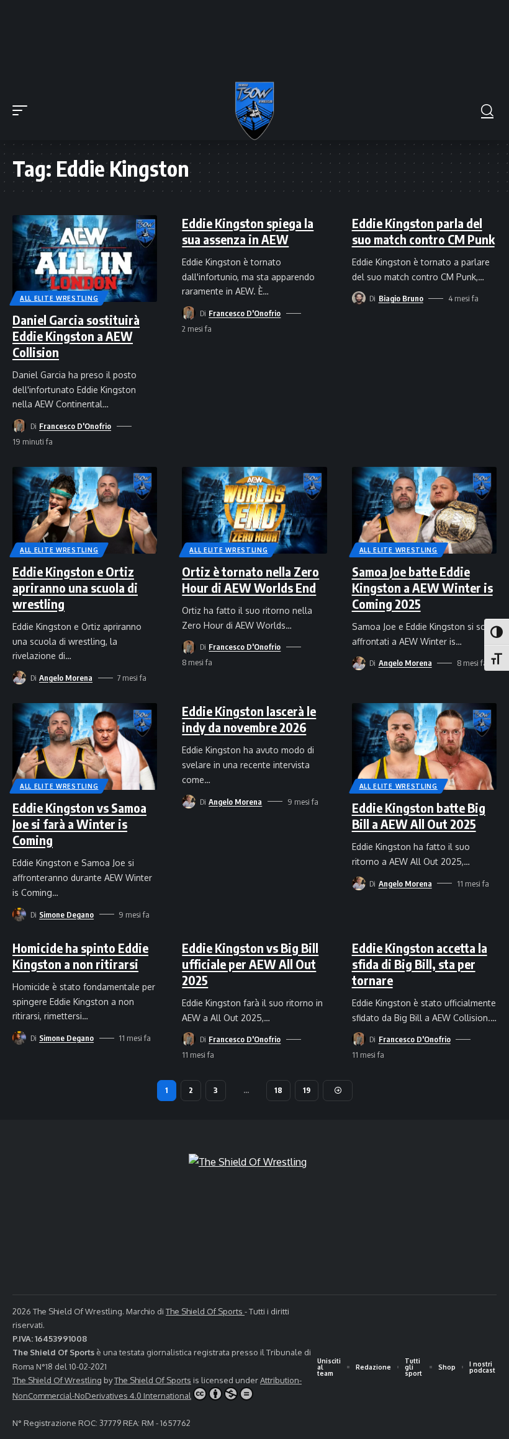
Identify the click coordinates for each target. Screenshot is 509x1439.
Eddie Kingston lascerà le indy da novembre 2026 (249, 719)
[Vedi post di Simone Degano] (19, 914)
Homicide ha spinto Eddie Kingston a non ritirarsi (80, 956)
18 (278, 1090)
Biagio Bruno (401, 298)
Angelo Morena (65, 678)
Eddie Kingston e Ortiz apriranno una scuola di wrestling (75, 587)
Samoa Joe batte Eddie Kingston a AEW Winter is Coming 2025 (422, 587)
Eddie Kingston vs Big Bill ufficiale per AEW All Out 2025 (250, 964)
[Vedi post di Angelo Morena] (19, 677)
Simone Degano (66, 914)
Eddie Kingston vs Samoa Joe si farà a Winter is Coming (79, 824)
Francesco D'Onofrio (75, 426)
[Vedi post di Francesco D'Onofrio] (19, 426)
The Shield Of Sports (205, 1311)
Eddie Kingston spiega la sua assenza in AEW (247, 231)
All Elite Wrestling (59, 298)
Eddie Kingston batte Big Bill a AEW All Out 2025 (418, 815)
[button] (23, 110)
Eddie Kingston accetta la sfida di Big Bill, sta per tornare (419, 964)
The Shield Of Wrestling (57, 1380)
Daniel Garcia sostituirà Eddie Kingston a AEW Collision (76, 336)
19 (306, 1090)
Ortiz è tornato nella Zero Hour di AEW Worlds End (250, 579)
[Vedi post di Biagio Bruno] (359, 298)
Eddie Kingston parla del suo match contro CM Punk (423, 231)
